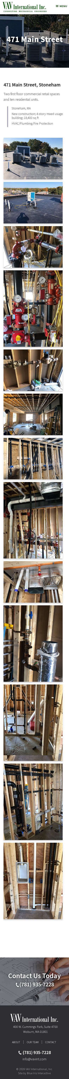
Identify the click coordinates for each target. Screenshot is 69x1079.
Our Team (33, 1042)
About (16, 1042)
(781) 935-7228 (36, 984)
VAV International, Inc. (24, 7)
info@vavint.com (35, 1059)
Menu (63, 6)
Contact (50, 1042)
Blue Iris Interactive (39, 1073)
